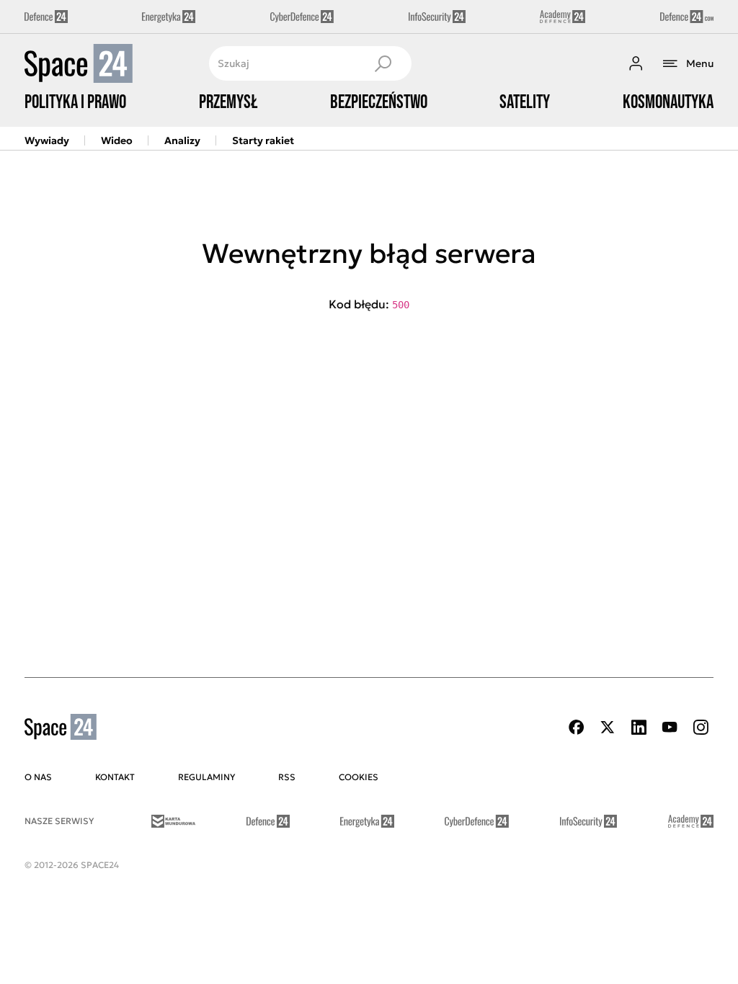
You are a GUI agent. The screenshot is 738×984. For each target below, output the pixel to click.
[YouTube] (670, 727)
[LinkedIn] (639, 727)
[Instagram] (700, 727)
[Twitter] (608, 727)
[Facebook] (577, 727)
